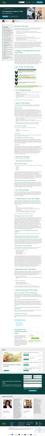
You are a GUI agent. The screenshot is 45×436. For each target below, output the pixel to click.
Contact (4, 417)
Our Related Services (6, 56)
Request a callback (22, 425)
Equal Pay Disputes (18, 325)
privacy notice (26, 389)
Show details (34, 434)
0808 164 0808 (21, 424)
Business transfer (6, 36)
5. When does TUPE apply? (7, 39)
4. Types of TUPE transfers (7, 35)
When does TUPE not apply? (8, 40)
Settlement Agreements (19, 322)
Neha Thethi (6, 21)
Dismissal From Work (19, 321)
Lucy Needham (17, 21)
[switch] (19, 434)
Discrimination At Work (19, 323)
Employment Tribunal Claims (20, 324)
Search (34, 2)
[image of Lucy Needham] (27, 404)
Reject (39, 431)
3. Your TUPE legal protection (7, 33)
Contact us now (39, 2)
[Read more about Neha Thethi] (3, 21)
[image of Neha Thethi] (7, 404)
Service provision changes (7, 37)
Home (3, 8)
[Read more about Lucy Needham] (13, 21)
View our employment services (13, 16)
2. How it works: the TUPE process (8, 32)
